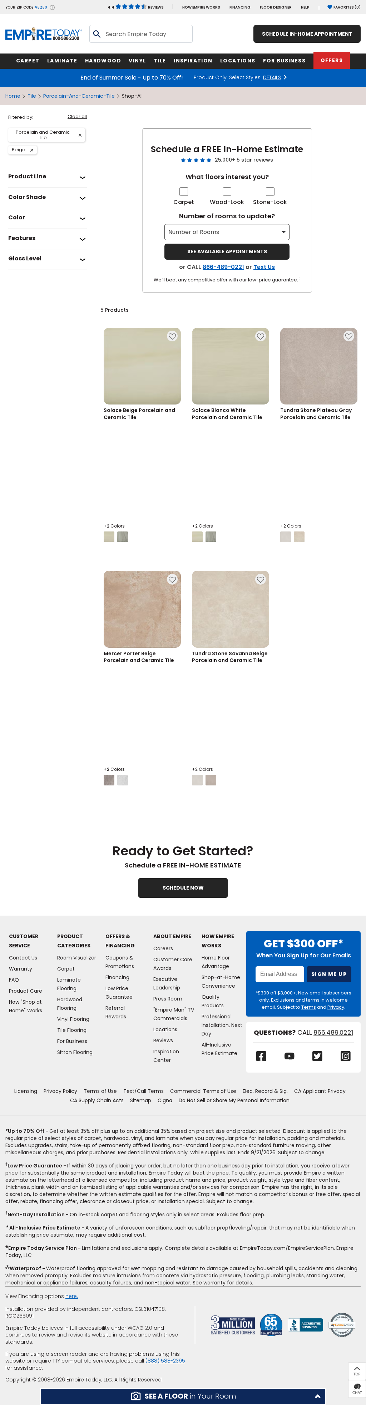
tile (32, 96)
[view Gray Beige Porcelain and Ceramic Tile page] (122, 536)
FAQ (14, 979)
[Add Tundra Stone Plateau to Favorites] (348, 336)
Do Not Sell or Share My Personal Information (234, 1100)
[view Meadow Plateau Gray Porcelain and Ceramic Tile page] (285, 536)
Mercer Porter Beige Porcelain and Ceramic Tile (139, 657)
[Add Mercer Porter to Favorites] (172, 579)
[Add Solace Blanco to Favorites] (260, 336)
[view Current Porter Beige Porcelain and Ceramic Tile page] (122, 780)
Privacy (335, 1007)
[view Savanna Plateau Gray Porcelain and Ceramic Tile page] (299, 536)
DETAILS (272, 77)
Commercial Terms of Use (203, 1091)
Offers (332, 60)
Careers (163, 948)
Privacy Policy (60, 1091)
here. (71, 1296)
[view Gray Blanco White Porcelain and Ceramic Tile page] (211, 536)
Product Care (25, 990)
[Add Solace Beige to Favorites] (172, 336)
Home (12, 96)
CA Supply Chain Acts (97, 1100)
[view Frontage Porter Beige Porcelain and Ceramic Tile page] (109, 780)
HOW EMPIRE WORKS (201, 7)
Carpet (183, 202)
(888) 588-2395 (165, 1360)
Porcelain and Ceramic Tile (40, 135)
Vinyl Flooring (73, 1019)
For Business (72, 1041)
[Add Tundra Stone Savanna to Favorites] (260, 579)
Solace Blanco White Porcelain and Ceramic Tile (227, 414)
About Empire (172, 936)
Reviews (136, 7)
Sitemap (140, 1100)
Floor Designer (276, 7)
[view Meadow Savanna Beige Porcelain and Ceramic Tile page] (197, 780)
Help (305, 7)
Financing (240, 7)
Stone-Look (270, 202)
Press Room (167, 998)
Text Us (264, 267)
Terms (308, 1007)
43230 (40, 7)
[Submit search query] (96, 34)
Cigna (165, 1100)
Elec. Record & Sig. (265, 1091)
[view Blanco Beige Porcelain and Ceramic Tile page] (109, 536)
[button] (183, 1396)
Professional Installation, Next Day (222, 1025)
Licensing (25, 1091)
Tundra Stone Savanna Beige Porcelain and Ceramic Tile (230, 657)
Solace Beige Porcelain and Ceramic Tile (139, 414)
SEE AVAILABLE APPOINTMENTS (227, 251)
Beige (21, 150)
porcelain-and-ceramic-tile (79, 96)
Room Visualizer (76, 957)
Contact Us (23, 957)
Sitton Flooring (75, 1052)
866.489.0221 (333, 1032)
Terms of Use (100, 1091)
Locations (165, 1029)
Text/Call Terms (143, 1091)
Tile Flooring (71, 1030)
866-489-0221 (223, 267)
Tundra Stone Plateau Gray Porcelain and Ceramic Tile (316, 414)
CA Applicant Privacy (320, 1091)
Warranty (20, 968)
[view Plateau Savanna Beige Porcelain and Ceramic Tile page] (211, 780)
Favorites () (347, 7)
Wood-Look (227, 202)
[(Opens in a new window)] (305, 1324)
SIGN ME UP (329, 974)
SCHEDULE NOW (183, 887)
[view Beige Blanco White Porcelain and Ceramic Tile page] (197, 536)
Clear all (77, 116)
